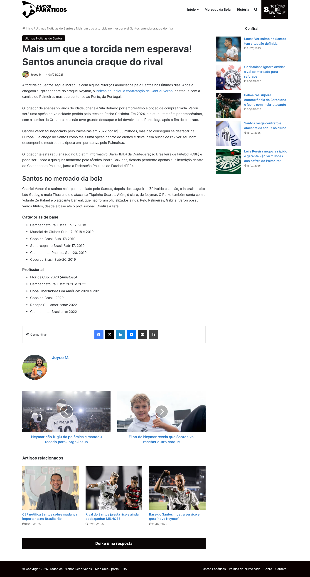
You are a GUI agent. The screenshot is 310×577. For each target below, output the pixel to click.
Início (191, 9)
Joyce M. (36, 74)
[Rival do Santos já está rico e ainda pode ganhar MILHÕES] (114, 488)
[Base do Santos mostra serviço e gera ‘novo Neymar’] (177, 488)
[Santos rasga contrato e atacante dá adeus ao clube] (228, 133)
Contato (281, 569)
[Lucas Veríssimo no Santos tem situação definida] (228, 49)
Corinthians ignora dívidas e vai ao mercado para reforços (264, 71)
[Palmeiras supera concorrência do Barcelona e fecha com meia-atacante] (228, 105)
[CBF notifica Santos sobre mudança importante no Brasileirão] (50, 488)
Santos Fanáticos (214, 569)
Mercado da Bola (218, 9)
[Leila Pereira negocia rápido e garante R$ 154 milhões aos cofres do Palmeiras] (228, 161)
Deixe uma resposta (114, 543)
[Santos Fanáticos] (45, 9)
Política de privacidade (245, 569)
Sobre (268, 569)
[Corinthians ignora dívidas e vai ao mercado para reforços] (228, 77)
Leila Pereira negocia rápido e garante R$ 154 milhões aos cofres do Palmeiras (265, 156)
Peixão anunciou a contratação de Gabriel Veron (134, 91)
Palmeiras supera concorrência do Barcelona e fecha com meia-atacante (265, 99)
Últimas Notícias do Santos (55, 28)
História (243, 9)
